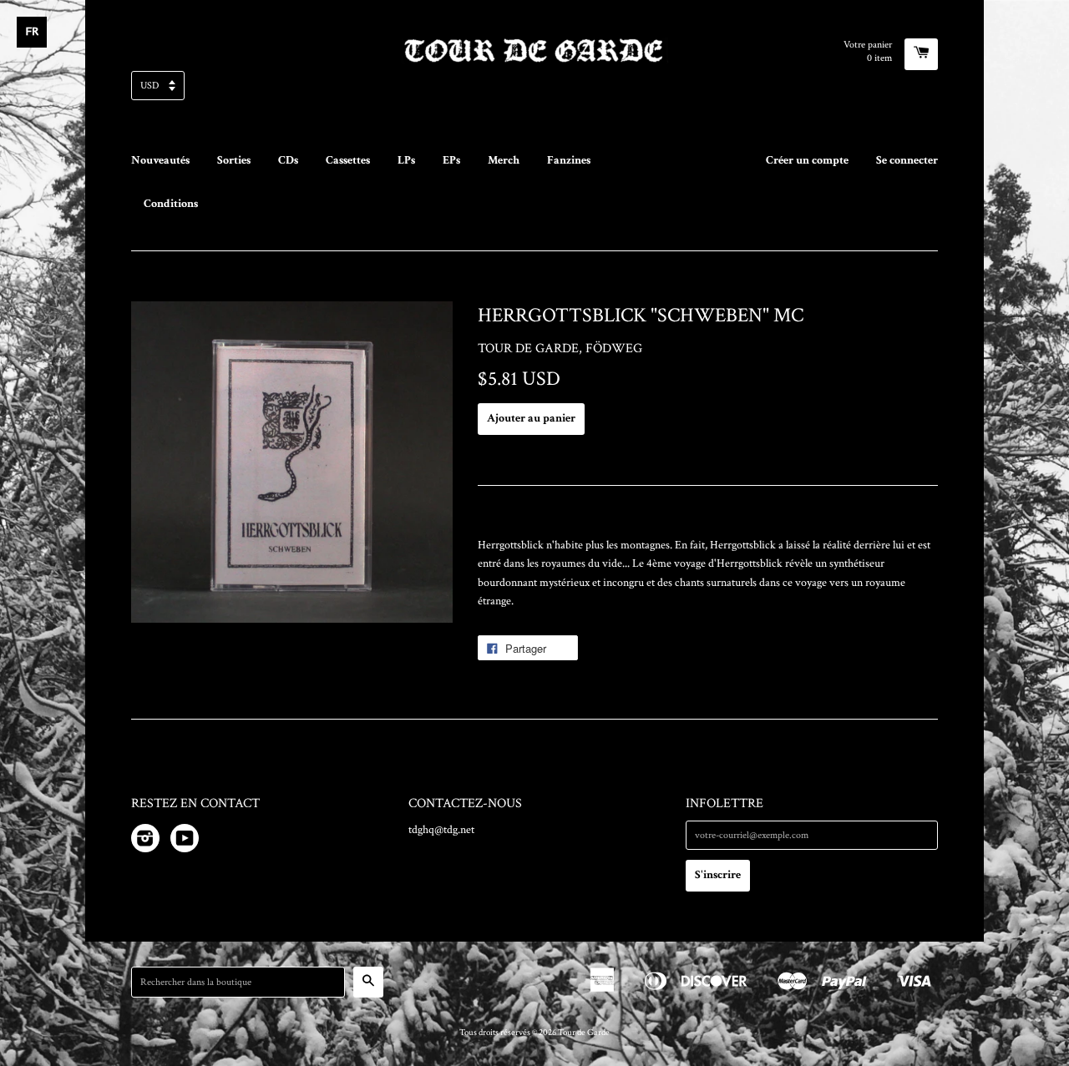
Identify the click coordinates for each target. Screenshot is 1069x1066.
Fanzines (568, 160)
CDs (288, 160)
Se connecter (907, 160)
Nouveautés (160, 160)
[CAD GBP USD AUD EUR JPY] (534, 90)
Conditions (171, 203)
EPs (451, 160)
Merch (503, 160)
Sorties (234, 160)
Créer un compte (807, 160)
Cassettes (348, 160)
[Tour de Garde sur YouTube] (184, 841)
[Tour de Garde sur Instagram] (145, 841)
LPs (406, 160)
